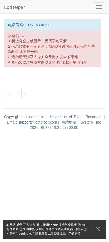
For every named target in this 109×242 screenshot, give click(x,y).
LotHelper (14, 6)
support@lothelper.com (37, 122)
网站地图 (68, 122)
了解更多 (74, 233)
